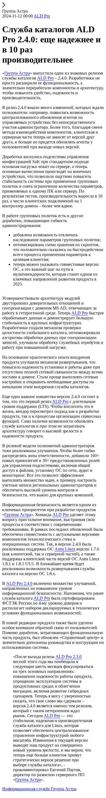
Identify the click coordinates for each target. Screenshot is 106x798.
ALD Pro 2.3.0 (68, 656)
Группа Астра (17, 73)
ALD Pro (45, 78)
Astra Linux (65, 549)
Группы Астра (17, 514)
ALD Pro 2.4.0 (19, 583)
